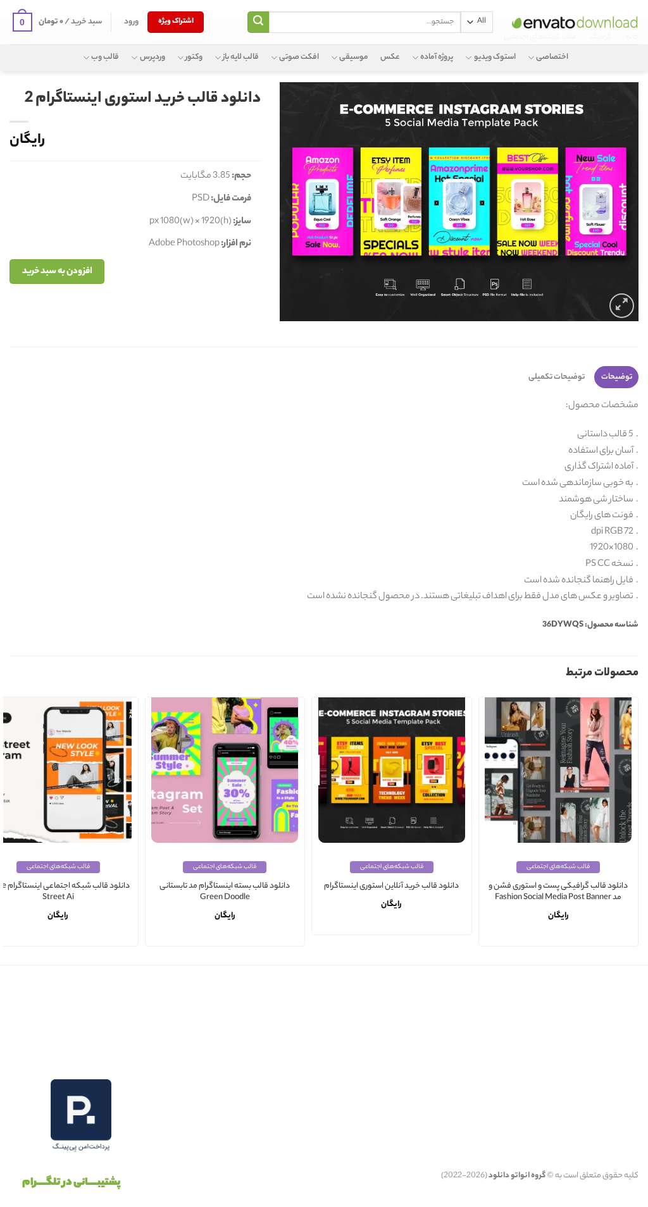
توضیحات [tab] (616, 377)
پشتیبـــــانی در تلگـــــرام (71, 1183)
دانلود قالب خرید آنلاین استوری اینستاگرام (391, 887)
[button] (131, 22)
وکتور (193, 57)
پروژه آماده (436, 57)
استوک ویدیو (494, 57)
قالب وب (105, 57)
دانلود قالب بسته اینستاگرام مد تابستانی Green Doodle (224, 892)
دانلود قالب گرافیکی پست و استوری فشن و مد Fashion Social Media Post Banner (558, 892)
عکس (390, 57)
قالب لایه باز (241, 57)
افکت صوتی (299, 57)
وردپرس (152, 57)
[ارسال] (258, 22)
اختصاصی (552, 57)
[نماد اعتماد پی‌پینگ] (81, 1115)
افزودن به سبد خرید (57, 271)
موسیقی (353, 57)
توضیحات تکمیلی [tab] (556, 377)
